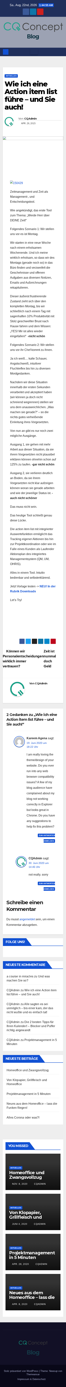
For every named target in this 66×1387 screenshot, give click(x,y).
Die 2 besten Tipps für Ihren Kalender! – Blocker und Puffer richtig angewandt (31, 1026)
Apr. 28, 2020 (20, 1264)
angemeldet (27, 919)
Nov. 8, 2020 (19, 1184)
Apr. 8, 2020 (19, 1304)
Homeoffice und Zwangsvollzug (28, 1070)
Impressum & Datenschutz (31, 1379)
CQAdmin (30, 118)
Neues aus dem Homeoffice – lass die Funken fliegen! (32, 1297)
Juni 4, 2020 (19, 1224)
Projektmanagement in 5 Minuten (29, 1093)
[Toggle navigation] (34, 52)
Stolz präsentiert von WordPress (21, 1371)
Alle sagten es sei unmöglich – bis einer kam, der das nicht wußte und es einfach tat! (30, 1008)
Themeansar (33, 1374)
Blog (33, 36)
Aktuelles (11, 76)
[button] (61, 51)
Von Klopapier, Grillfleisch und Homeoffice (25, 1217)
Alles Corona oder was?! (23, 1117)
